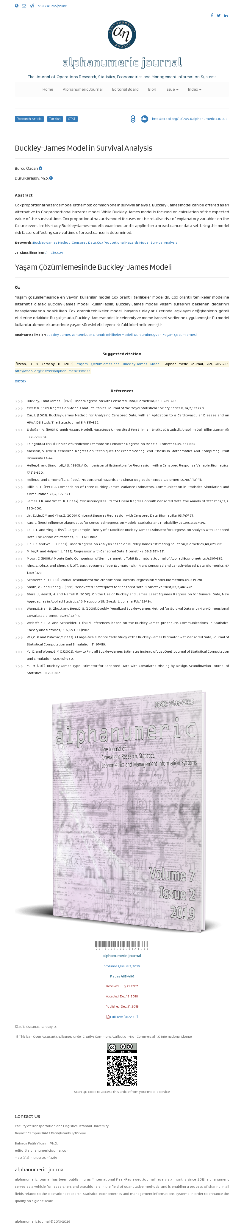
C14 (46, 252)
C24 (60, 252)
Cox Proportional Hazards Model (123, 242)
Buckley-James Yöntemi (65, 334)
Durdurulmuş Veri (148, 334)
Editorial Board (125, 89)
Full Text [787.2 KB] (124, 1016)
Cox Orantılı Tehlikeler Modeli (109, 334)
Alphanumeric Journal (83, 89)
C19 (53, 252)
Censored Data (84, 242)
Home (48, 89)
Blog (152, 89)
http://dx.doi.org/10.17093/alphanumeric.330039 (190, 118)
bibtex (20, 380)
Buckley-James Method (52, 242)
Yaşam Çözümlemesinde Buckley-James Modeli (119, 364)
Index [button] (193, 89)
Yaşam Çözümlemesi (180, 334)
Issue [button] (171, 89)
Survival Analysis (164, 242)
